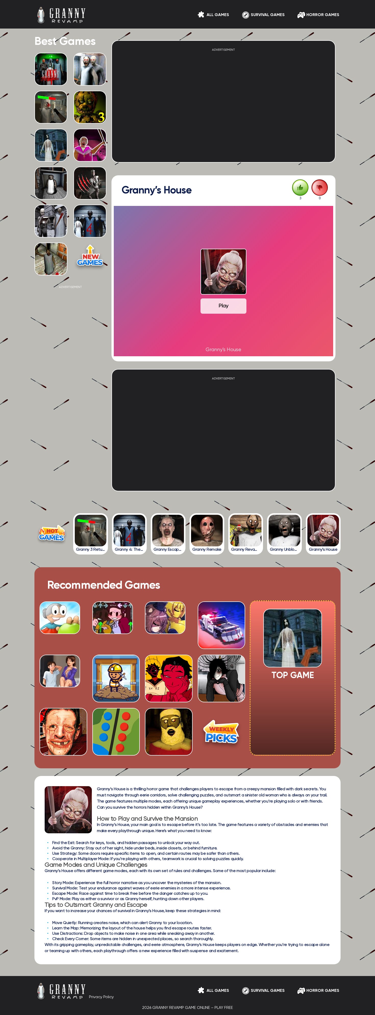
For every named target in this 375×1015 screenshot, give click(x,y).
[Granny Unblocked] (284, 530)
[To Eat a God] (169, 700)
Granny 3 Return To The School (51, 119)
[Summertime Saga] (60, 685)
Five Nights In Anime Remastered (169, 638)
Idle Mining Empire (116, 693)
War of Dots (116, 746)
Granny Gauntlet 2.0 (50, 157)
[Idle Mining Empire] (116, 700)
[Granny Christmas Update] (169, 754)
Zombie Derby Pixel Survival (221, 638)
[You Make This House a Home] (221, 700)
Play (223, 306)
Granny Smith (63, 640)
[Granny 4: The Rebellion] (129, 530)
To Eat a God (168, 693)
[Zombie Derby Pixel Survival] (221, 647)
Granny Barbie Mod (90, 157)
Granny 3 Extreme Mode (90, 81)
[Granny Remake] (207, 530)
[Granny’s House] (323, 530)
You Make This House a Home (221, 691)
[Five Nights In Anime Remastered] (165, 632)
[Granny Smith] (60, 632)
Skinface (63, 746)
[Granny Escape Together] (168, 530)
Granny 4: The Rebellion (90, 233)
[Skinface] (63, 754)
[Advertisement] (70, 365)
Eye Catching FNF (116, 640)
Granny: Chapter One (51, 271)
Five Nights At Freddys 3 (90, 119)
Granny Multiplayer (51, 195)
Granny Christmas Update (168, 746)
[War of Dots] (116, 754)
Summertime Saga (63, 693)
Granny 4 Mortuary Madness (51, 79)
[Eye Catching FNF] (112, 632)
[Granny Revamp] (246, 530)
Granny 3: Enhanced (51, 233)
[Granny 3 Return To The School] (90, 530)
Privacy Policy (101, 997)
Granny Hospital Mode (90, 195)
